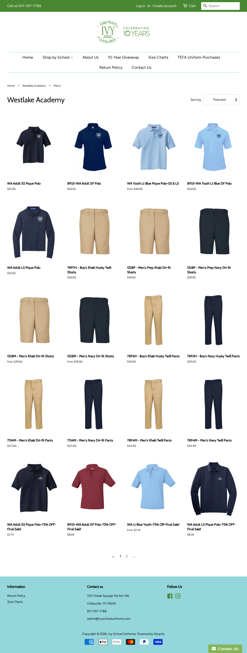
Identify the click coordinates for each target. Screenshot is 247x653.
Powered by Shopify (151, 634)
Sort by (196, 100)
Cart (192, 6)
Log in (140, 6)
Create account (164, 6)
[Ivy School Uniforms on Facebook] (170, 597)
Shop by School (56, 57)
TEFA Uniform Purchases (199, 57)
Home (27, 57)
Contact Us (141, 67)
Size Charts (158, 57)
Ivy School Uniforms (122, 634)
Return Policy (110, 67)
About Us (90, 57)
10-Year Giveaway (123, 57)
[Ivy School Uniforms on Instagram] (177, 597)
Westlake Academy (34, 85)
